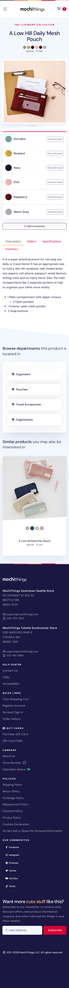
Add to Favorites (35, 226)
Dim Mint (20, 139)
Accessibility (11, 684)
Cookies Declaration (16, 824)
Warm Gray (21, 212)
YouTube (14, 878)
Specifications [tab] (52, 241)
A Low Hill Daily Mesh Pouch (34, 36)
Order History (12, 719)
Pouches (22, 389)
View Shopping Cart (16, 699)
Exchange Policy (13, 798)
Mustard (19, 153)
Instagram (15, 854)
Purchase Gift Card (15, 734)
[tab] (26, 126)
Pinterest (14, 862)
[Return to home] (32, 8)
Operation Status (14, 769)
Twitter (13, 870)
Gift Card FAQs (13, 741)
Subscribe (57, 930)
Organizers (23, 374)
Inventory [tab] (12, 249)
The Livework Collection (34, 24)
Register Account (14, 706)
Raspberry (20, 197)
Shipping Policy (12, 785)
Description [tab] (13, 241)
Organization (24, 420)
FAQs (6, 677)
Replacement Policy (15, 804)
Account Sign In (13, 712)
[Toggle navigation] (5, 9)
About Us (9, 756)
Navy (17, 168)
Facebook (15, 847)
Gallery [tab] (31, 241)
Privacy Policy (12, 818)
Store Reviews (12, 763)
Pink (16, 182)
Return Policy (11, 791)
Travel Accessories (28, 404)
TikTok (13, 886)
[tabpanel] (34, 285)
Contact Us (10, 670)
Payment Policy (13, 811)
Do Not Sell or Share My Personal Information (32, 831)
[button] (34, 91)
